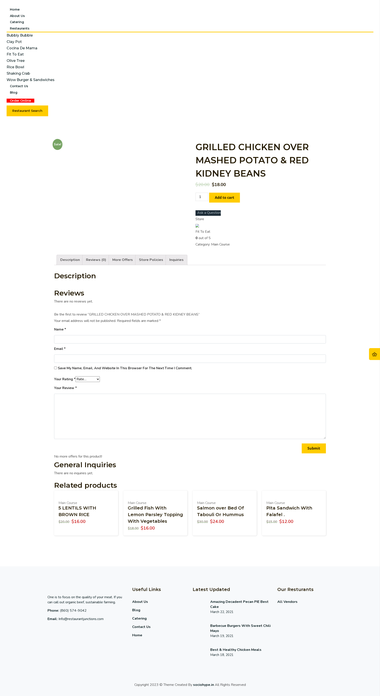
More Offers (122, 259)
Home (15, 9)
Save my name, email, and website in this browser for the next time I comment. (125, 368)
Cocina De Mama (22, 48)
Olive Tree (16, 61)
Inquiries (176, 259)
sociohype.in (203, 684)
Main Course (220, 244)
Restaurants (19, 28)
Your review (65, 388)
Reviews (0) (96, 259)
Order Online (20, 101)
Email (60, 348)
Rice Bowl (15, 67)
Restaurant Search (27, 111)
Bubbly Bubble (20, 35)
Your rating (64, 379)
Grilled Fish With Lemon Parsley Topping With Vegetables (155, 514)
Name (60, 329)
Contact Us (19, 86)
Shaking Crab (18, 73)
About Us (17, 16)
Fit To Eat (15, 54)
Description (70, 259)
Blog (13, 92)
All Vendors (287, 601)
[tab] (70, 260)
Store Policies (151, 259)
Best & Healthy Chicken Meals (235, 649)
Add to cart (224, 197)
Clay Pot (14, 42)
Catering (17, 22)
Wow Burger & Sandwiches (31, 80)
